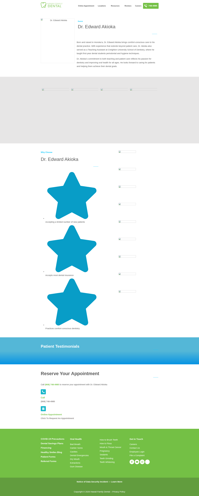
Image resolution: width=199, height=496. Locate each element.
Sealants (104, 454)
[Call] (43, 391)
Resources (115, 6)
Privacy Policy (118, 492)
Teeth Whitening (107, 462)
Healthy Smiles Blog (51, 452)
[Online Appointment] (43, 408)
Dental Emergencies (79, 455)
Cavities (73, 452)
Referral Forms (48, 461)
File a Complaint (137, 455)
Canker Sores (76, 448)
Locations (102, 6)
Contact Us (135, 448)
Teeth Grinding (106, 458)
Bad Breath (75, 444)
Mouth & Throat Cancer (110, 447)
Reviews (128, 6)
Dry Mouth (75, 459)
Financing (46, 448)
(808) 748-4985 (52, 384)
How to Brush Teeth (109, 440)
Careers (138, 6)
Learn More (116, 482)
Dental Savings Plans (52, 443)
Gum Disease (76, 466)
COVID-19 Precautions (52, 439)
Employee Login (137, 452)
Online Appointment (86, 6)
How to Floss (106, 443)
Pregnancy (105, 451)
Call (43, 397)
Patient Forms (48, 457)
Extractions (75, 463)
